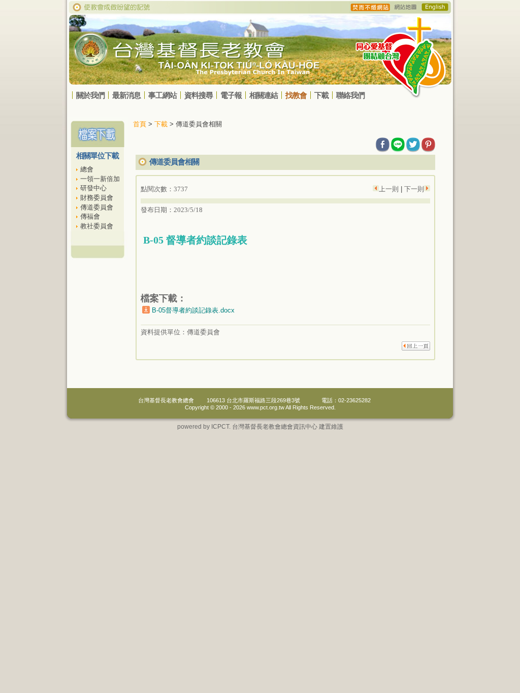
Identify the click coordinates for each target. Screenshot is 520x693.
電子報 (231, 95)
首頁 (139, 124)
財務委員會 (96, 197)
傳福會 (90, 216)
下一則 (413, 189)
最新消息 (126, 95)
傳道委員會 (96, 207)
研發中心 (93, 188)
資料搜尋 (198, 95)
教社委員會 (96, 226)
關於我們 (90, 95)
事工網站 (162, 95)
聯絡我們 (350, 95)
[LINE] (398, 143)
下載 (321, 95)
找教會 (296, 95)
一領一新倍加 (100, 179)
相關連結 (263, 95)
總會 (86, 169)
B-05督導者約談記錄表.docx (193, 310)
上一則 (390, 189)
